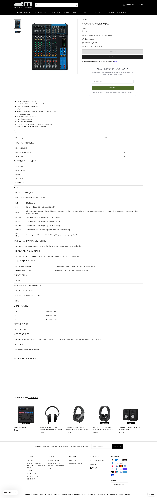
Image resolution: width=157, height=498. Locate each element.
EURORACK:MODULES (23, 12)
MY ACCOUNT (31, 473)
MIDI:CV (75, 12)
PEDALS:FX (85, 12)
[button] (78, 130)
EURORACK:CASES (41, 12)
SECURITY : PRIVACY (54, 460)
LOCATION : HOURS (75, 463)
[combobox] (56, 5)
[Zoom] (50, 46)
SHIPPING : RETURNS (34, 463)
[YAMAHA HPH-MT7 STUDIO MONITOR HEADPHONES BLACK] (78, 419)
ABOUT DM (72, 460)
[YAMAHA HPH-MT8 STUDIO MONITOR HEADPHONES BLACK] (104, 419)
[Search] (76, 5)
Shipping (85, 46)
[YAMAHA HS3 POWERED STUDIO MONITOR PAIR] (131, 419)
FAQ (49, 468)
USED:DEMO (109, 12)
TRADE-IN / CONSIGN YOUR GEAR (36, 467)
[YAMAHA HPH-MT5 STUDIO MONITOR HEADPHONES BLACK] (52, 419)
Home (84, 19)
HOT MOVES (121, 12)
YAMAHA (33, 397)
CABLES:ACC (97, 12)
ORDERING (30, 460)
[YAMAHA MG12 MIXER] (24, 376)
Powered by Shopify (124, 494)
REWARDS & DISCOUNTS (56, 466)
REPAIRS (29, 471)
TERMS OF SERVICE (33, 476)
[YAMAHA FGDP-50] (26, 418)
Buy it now (112, 57)
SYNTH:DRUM (55, 12)
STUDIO (66, 12)
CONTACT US (31, 479)
